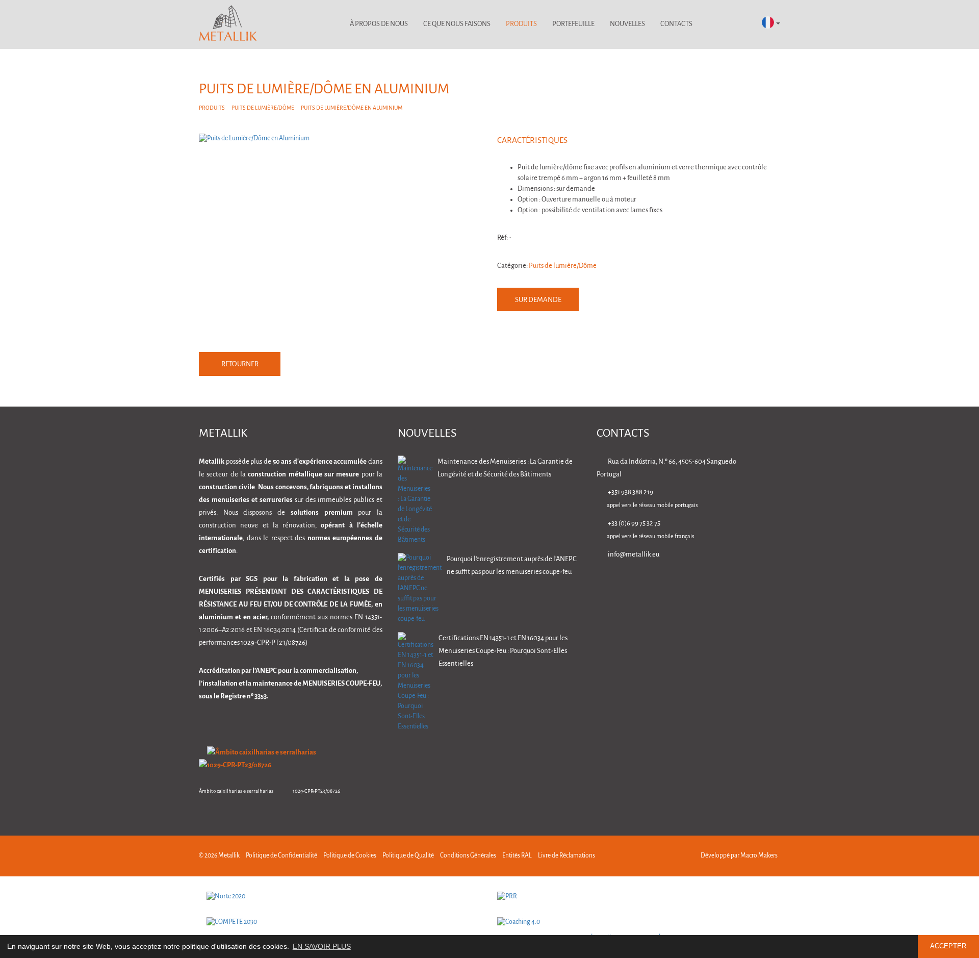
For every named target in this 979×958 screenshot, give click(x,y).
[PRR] (634, 897)
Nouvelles (627, 24)
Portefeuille (573, 24)
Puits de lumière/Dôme (262, 108)
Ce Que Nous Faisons (457, 24)
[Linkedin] (679, 583)
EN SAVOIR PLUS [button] (322, 946)
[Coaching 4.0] (634, 922)
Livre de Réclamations (566, 855)
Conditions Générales (468, 855)
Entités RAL (517, 855)
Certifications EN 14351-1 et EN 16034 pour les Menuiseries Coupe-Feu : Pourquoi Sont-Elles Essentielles (503, 651)
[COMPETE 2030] (344, 922)
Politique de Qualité (408, 855)
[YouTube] (775, 583)
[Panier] (740, 24)
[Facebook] (711, 583)
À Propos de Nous (379, 24)
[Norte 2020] (344, 897)
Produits (521, 24)
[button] (771, 23)
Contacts (676, 24)
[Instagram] (743, 583)
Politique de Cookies (349, 855)
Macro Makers (759, 855)
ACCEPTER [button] (948, 946)
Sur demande (538, 300)
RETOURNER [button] (240, 364)
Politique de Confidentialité (281, 855)
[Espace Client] (713, 24)
